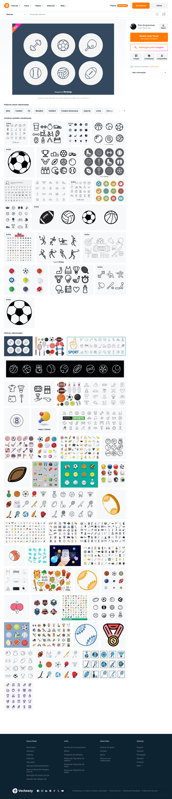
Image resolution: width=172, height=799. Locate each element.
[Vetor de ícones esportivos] (58, 247)
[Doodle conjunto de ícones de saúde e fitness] (80, 191)
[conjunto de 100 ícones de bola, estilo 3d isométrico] (74, 607)
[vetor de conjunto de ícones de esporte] (19, 247)
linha (98, 111)
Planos (113, 5)
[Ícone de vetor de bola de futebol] (19, 162)
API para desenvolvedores (37, 766)
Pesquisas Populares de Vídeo (74, 771)
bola (8, 111)
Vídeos (38, 5)
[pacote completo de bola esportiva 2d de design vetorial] (113, 580)
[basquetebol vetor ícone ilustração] (14, 555)
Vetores (14, 5)
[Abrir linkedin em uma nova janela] (46, 791)
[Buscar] (157, 14)
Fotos (26, 5)
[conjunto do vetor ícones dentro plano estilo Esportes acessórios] (45, 474)
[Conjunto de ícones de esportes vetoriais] (104, 162)
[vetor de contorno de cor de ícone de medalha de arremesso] (113, 635)
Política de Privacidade (131, 791)
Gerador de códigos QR (36, 779)
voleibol (52, 111)
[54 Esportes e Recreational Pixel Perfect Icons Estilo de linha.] (18, 191)
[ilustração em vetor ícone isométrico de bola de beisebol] (111, 504)
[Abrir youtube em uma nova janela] (62, 791)
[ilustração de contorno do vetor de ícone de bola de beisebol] (87, 580)
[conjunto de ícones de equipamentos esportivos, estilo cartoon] (80, 447)
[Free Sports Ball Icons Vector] (110, 191)
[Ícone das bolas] (79, 474)
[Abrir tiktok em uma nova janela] (54, 791)
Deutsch (140, 758)
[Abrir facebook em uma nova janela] (38, 791)
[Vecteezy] (6, 5)
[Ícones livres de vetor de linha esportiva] (18, 346)
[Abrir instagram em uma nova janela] (42, 791)
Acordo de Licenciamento (75, 747)
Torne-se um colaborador (105, 759)
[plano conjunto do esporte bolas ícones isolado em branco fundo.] (69, 394)
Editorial (50, 5)
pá (29, 111)
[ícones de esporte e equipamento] (17, 217)
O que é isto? (154, 66)
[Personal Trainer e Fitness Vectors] (50, 191)
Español (140, 751)
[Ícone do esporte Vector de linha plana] (47, 133)
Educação (30, 762)
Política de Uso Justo (150, 791)
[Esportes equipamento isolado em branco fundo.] (50, 346)
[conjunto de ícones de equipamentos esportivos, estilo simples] (102, 532)
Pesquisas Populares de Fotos (74, 765)
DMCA (66, 751)
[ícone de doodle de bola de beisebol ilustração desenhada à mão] (86, 635)
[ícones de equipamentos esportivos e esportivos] (78, 133)
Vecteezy (30, 751)
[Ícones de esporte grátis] (104, 247)
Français (140, 762)
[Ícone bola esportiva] (26, 280)
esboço (110, 111)
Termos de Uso (115, 791)
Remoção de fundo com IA (37, 775)
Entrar (159, 5)
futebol (19, 111)
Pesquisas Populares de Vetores (74, 759)
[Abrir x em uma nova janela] (58, 791)
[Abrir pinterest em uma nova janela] (50, 791)
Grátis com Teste (149, 37)
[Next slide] (122, 111)
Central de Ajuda (107, 747)
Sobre (102, 754)
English (140, 747)
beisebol (39, 111)
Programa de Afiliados (73, 754)
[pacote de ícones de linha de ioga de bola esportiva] (110, 280)
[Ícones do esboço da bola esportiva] (109, 133)
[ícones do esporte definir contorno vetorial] (19, 664)
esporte (87, 111)
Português (141, 754)
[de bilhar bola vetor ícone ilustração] (16, 420)
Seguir (163, 28)
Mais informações (139, 72)
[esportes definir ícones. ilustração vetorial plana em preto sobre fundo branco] (37, 555)
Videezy (29, 754)
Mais (63, 5)
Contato (103, 751)
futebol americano (69, 111)
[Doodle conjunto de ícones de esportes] (16, 133)
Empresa (30, 758)
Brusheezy (30, 747)
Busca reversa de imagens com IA (37, 770)
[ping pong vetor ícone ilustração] (17, 607)
